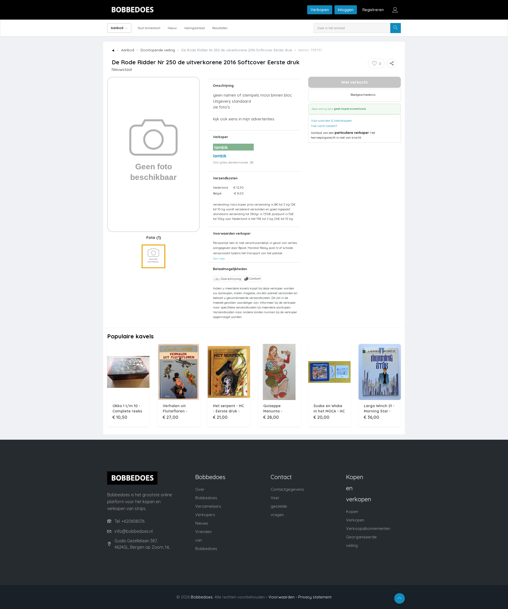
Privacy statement (315, 596)
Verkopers (205, 514)
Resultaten (220, 28)
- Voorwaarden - (281, 596)
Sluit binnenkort (149, 28)
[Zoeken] (395, 28)
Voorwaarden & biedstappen (331, 120)
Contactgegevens (287, 489)
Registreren (373, 9)
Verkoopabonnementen (368, 528)
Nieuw (172, 28)
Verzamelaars (208, 506)
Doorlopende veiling (157, 50)
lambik (219, 155)
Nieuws (201, 523)
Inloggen (345, 9)
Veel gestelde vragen (279, 506)
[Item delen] (391, 63)
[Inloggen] (395, 10)
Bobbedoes (202, 596)
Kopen (352, 511)
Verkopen (320, 9)
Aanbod (127, 50)
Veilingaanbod (194, 28)
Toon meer (219, 258)
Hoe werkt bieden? (324, 126)
